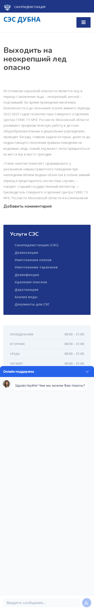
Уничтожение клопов (33, 260)
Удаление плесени (31, 282)
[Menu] (83, 22)
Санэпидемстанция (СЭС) (36, 245)
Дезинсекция (26, 252)
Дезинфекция (27, 275)
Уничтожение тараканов (36, 267)
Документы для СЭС (32, 304)
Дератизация (26, 289)
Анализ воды (26, 297)
